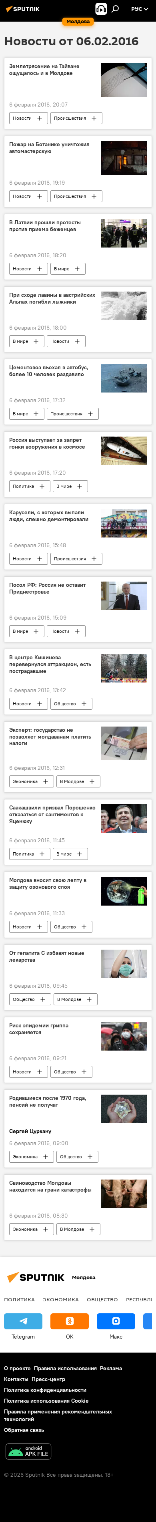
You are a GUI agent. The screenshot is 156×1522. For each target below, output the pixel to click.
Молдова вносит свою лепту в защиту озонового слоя (47, 883)
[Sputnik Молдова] (24, 12)
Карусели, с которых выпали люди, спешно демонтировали (48, 516)
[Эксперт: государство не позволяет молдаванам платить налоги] (124, 743)
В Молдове (72, 781)
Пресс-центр (48, 1379)
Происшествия (70, 118)
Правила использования (65, 1368)
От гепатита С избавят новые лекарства (46, 956)
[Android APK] (28, 1452)
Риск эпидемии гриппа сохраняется (38, 1029)
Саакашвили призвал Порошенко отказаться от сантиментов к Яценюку (52, 814)
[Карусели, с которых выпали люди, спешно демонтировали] (124, 523)
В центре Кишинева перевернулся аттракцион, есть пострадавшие (50, 664)
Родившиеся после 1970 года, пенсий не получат (47, 1101)
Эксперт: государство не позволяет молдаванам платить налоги (50, 737)
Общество (65, 704)
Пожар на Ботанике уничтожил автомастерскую (49, 148)
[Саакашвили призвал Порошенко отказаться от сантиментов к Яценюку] (124, 818)
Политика (23, 486)
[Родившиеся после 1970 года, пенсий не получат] (124, 1109)
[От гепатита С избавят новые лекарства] (124, 964)
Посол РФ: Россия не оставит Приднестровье (47, 588)
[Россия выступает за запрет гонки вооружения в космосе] (124, 451)
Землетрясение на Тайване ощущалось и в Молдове (44, 70)
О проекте (17, 1368)
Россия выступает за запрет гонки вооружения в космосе (47, 443)
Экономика (25, 781)
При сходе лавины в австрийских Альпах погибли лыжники (52, 298)
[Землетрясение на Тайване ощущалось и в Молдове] (124, 80)
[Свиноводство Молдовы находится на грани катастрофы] (124, 1194)
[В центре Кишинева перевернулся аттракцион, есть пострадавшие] (124, 668)
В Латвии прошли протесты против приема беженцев (45, 226)
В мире (61, 269)
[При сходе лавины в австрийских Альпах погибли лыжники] (124, 306)
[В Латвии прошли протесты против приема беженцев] (124, 233)
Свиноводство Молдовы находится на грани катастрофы (50, 1186)
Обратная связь (24, 1429)
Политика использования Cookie (46, 1400)
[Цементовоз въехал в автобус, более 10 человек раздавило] (124, 378)
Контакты (16, 1379)
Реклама (111, 1368)
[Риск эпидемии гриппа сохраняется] (124, 1036)
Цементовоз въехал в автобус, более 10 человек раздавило (48, 371)
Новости (22, 118)
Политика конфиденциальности (45, 1389)
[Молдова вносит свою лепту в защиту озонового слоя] (124, 891)
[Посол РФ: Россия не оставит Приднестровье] (124, 596)
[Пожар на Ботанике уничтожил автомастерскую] (124, 158)
